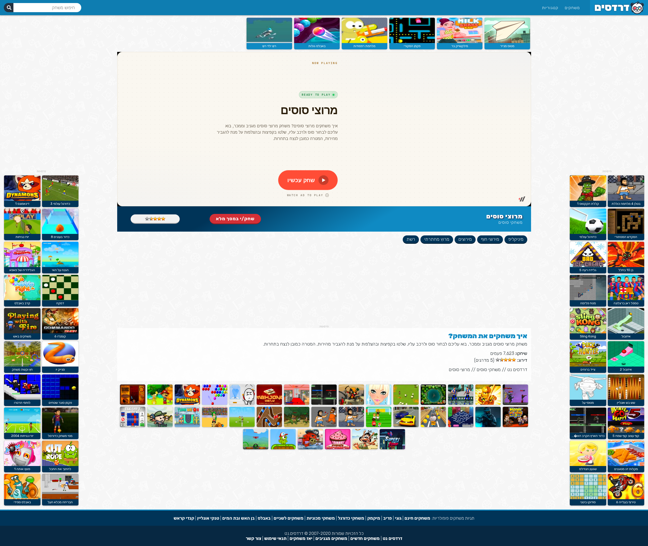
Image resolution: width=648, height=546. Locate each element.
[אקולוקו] (160, 404)
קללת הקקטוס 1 (588, 204)
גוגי (398, 518)
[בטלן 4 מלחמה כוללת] (626, 199)
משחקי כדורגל (351, 518)
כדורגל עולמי (587, 237)
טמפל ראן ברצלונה (626, 303)
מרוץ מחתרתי (436, 239)
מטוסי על (588, 403)
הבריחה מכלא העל (60, 502)
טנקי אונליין (208, 518)
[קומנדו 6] (60, 332)
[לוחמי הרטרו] (22, 398)
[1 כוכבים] (163, 219)
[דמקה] (60, 299)
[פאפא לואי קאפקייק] (337, 448)
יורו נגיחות (22, 237)
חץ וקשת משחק (22, 369)
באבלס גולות (317, 46)
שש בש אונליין (626, 403)
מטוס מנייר (507, 46)
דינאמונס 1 (22, 204)
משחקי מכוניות (321, 518)
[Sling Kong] (588, 332)
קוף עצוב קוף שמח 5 (626, 436)
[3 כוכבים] (155, 219)
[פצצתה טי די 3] (269, 426)
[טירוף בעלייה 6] (626, 498)
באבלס (264, 518)
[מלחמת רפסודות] (364, 42)
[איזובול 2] (626, 365)
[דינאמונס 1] (187, 404)
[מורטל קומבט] (460, 404)
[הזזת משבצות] (132, 426)
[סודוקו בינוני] (588, 498)
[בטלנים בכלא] (324, 426)
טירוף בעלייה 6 (626, 502)
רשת (411, 239)
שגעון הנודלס (588, 469)
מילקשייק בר (459, 46)
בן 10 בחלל (625, 270)
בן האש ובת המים (238, 518)
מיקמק (373, 518)
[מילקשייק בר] (459, 42)
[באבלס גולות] (317, 42)
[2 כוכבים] (159, 219)
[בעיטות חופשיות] (378, 426)
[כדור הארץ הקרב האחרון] (588, 432)
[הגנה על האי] (60, 266)
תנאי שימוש (275, 538)
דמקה (60, 303)
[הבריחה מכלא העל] (60, 498)
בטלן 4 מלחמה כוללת (626, 204)
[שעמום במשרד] (296, 404)
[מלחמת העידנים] (296, 426)
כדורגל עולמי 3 (60, 204)
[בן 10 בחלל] (626, 266)
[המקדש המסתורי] (626, 233)
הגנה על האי (60, 270)
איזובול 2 (626, 369)
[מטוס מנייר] (507, 42)
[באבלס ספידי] (22, 498)
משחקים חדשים (365, 538)
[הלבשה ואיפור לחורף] (378, 404)
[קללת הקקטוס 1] (588, 199)
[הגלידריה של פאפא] (22, 266)
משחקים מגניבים (331, 538)
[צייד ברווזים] (588, 365)
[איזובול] (626, 332)
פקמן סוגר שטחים (60, 403)
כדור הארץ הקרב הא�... (588, 436)
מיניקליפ (515, 239)
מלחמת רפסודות (364, 46)
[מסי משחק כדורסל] (60, 432)
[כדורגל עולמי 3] (60, 199)
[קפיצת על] (392, 448)
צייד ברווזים (587, 369)
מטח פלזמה (588, 303)
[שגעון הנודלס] (588, 465)
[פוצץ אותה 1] (22, 465)
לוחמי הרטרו (22, 403)
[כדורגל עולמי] (588, 233)
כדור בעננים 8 (60, 237)
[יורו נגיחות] (22, 233)
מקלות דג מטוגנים (626, 469)
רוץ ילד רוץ (269, 46)
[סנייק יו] (60, 365)
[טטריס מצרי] (132, 404)
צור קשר (253, 538)
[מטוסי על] (588, 398)
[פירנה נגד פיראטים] (310, 448)
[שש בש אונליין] (626, 398)
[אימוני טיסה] (255, 448)
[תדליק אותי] (187, 426)
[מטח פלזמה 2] (515, 404)
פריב (387, 518)
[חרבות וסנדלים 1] (214, 426)
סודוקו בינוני (588, 502)
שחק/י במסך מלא (235, 218)
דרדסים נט (517, 369)
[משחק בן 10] (433, 404)
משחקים (572, 7)
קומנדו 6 (60, 336)
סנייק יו (60, 369)
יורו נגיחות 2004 (22, 436)
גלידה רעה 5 (587, 270)
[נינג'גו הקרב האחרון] (488, 404)
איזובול (626, 336)
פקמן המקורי (412, 46)
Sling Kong (588, 336)
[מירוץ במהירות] (406, 426)
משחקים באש (22, 336)
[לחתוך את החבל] (60, 465)
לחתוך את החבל (60, 469)
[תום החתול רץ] (433, 426)
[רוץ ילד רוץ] (269, 42)
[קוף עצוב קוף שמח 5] (626, 432)
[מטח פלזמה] (588, 299)
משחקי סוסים (510, 222)
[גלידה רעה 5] (588, 266)
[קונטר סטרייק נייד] (488, 426)
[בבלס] (214, 404)
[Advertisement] (607, 94)
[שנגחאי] (269, 404)
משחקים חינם (417, 518)
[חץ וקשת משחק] (22, 365)
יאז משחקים (301, 538)
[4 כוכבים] (151, 219)
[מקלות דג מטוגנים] (626, 465)
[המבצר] (351, 404)
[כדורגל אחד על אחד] (242, 426)
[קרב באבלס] (22, 299)
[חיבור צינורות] (460, 426)
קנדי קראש (184, 518)
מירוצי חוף (490, 239)
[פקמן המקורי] (412, 42)
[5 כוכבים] (147, 219)
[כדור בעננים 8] (60, 233)
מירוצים (465, 239)
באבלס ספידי (22, 502)
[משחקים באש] (22, 332)
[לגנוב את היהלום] (242, 404)
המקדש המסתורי (626, 237)
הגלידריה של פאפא (22, 270)
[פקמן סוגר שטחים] (60, 398)
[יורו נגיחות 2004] (22, 432)
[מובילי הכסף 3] (515, 426)
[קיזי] (283, 448)
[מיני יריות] (160, 426)
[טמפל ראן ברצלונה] (626, 299)
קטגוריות (550, 7)
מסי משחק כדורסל (60, 436)
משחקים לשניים (288, 518)
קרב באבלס (22, 303)
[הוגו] (365, 448)
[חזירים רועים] (406, 404)
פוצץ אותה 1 (22, 469)
